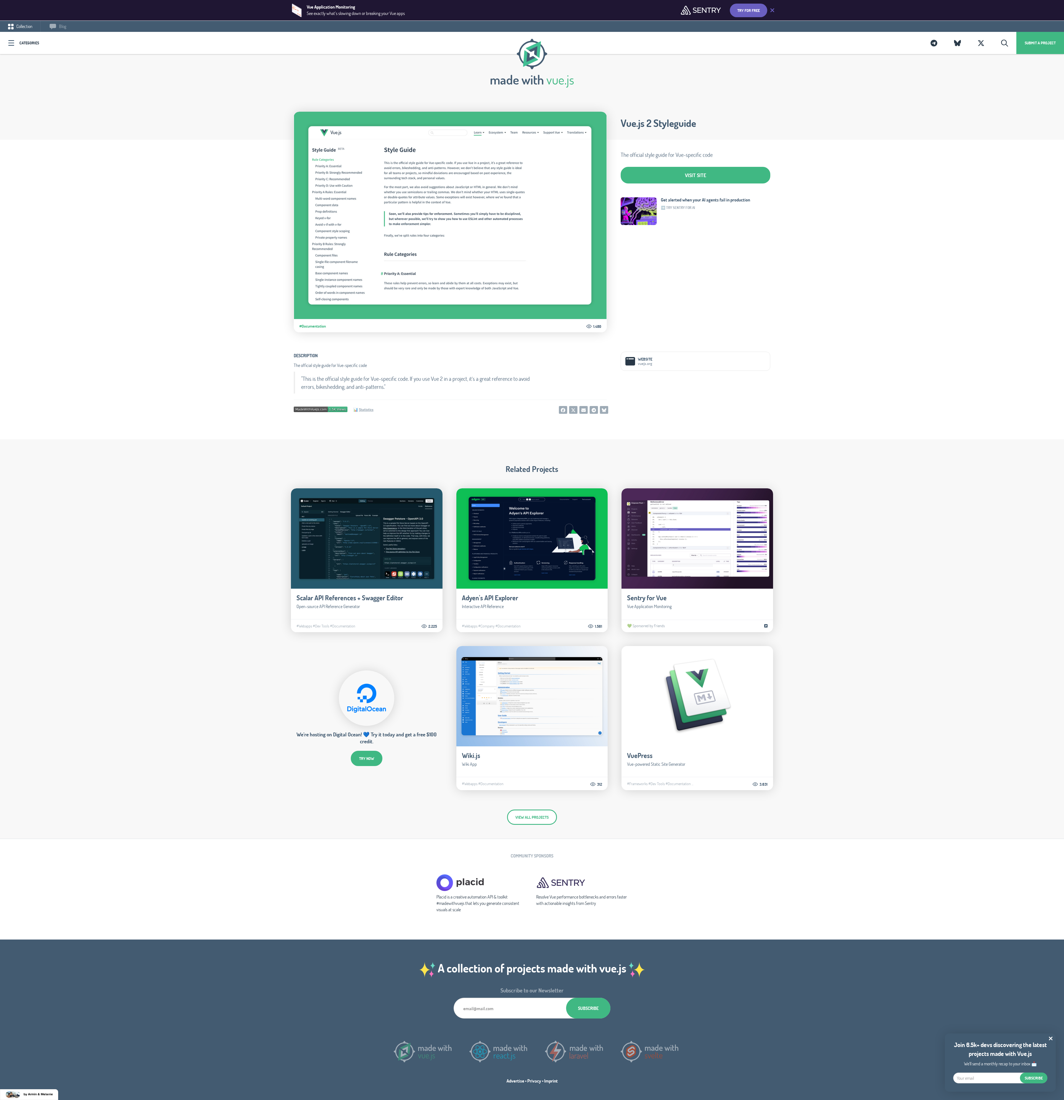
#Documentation (312, 326)
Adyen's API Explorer (490, 597)
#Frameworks (637, 784)
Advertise (515, 1081)
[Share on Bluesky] (604, 410)
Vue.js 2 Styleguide (658, 123)
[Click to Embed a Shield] (320, 408)
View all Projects (532, 817)
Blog (62, 26)
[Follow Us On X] (981, 43)
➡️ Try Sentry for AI (678, 207)
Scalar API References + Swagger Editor (349, 597)
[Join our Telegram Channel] (934, 43)
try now (366, 758)
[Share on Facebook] (563, 410)
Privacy (534, 1081)
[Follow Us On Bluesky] (957, 43)
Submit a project (1040, 42)
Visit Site (695, 175)
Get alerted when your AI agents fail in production (705, 199)
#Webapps (304, 626)
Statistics (366, 409)
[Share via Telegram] (594, 410)
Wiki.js (471, 755)
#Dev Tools (321, 626)
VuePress (640, 755)
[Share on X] (573, 410)
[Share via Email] (583, 410)
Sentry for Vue (647, 597)
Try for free (748, 10)
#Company (486, 626)
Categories (29, 42)
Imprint (551, 1081)
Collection (24, 26)
